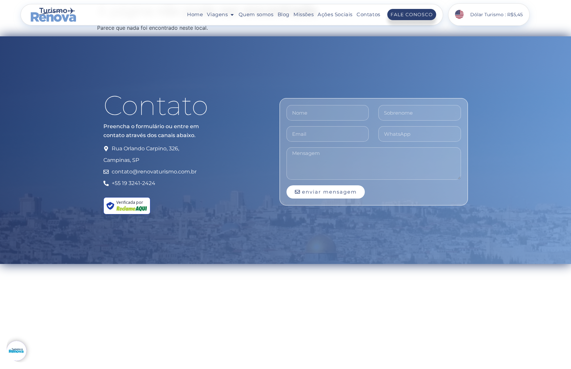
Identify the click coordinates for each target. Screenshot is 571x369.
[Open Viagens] (232, 14)
